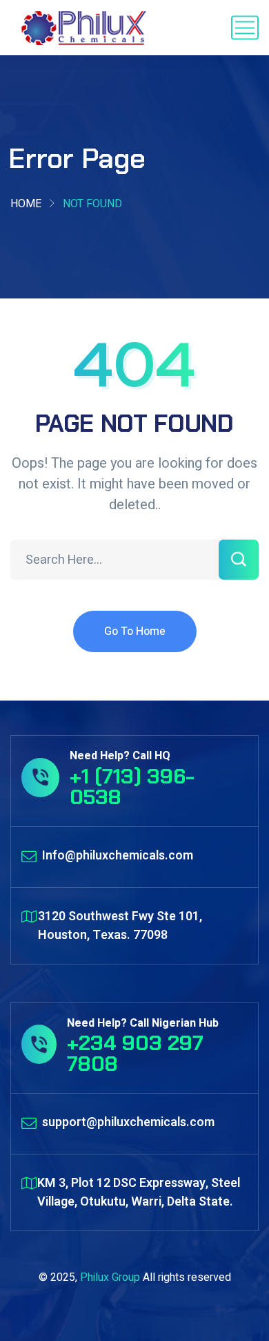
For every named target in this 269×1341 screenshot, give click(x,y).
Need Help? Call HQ (120, 756)
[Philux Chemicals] (84, 27)
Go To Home (135, 631)
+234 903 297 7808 (135, 1053)
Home (25, 204)
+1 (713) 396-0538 (132, 786)
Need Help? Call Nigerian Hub (143, 1023)
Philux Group (110, 1277)
